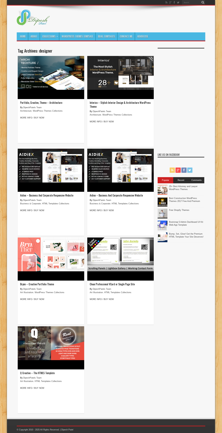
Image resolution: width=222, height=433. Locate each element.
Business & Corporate (30, 203)
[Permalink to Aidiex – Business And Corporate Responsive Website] (51, 182)
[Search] (202, 2)
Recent (181, 180)
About (34, 36)
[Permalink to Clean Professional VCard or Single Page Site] (120, 270)
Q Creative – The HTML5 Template (37, 373)
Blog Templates (106, 36)
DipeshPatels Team (32, 107)
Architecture (26, 111)
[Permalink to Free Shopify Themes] (162, 217)
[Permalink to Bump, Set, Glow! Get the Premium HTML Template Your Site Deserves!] (162, 241)
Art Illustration (26, 292)
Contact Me (126, 36)
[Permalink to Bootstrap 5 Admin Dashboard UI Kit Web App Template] (162, 229)
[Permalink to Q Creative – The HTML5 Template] (51, 359)
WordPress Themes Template (77, 36)
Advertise (142, 36)
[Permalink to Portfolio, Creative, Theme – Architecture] (51, 89)
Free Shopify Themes (179, 210)
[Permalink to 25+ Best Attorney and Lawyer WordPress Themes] (162, 194)
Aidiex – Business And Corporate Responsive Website (46, 195)
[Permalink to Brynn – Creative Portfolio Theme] (51, 270)
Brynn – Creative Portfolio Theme (37, 284)
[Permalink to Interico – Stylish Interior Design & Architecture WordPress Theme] (120, 89)
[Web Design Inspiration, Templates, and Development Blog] (33, 24)
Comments (196, 180)
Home (23, 36)
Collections (48, 36)
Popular (165, 180)
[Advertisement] (181, 99)
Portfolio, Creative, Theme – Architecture (41, 103)
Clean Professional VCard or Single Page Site (112, 284)
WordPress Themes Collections (48, 111)
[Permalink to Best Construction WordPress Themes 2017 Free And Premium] (162, 206)
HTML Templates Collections (55, 203)
